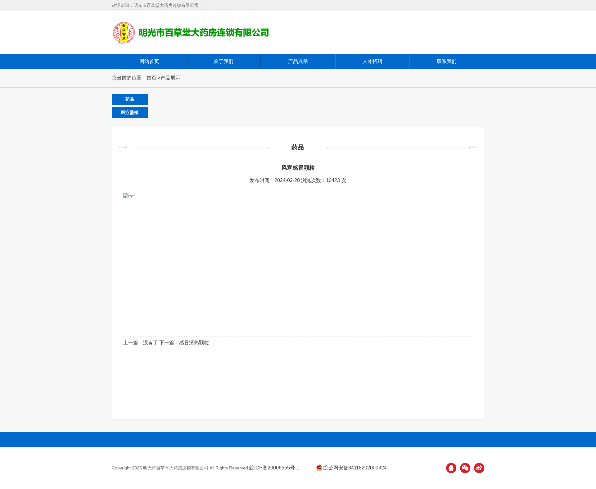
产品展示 (298, 61)
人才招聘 (372, 61)
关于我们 (223, 61)
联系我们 (447, 61)
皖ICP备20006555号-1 (274, 467)
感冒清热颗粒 (194, 342)
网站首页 (149, 61)
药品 (129, 99)
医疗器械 (129, 112)
